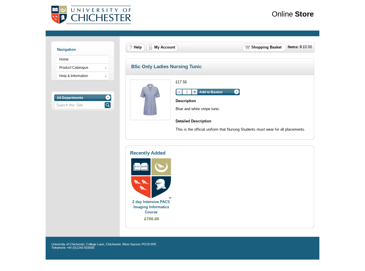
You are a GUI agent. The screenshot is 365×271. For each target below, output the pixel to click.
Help (138, 47)
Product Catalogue (73, 67)
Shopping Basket (266, 47)
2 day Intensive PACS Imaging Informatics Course (151, 207)
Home (64, 59)
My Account (164, 47)
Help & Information (73, 76)
